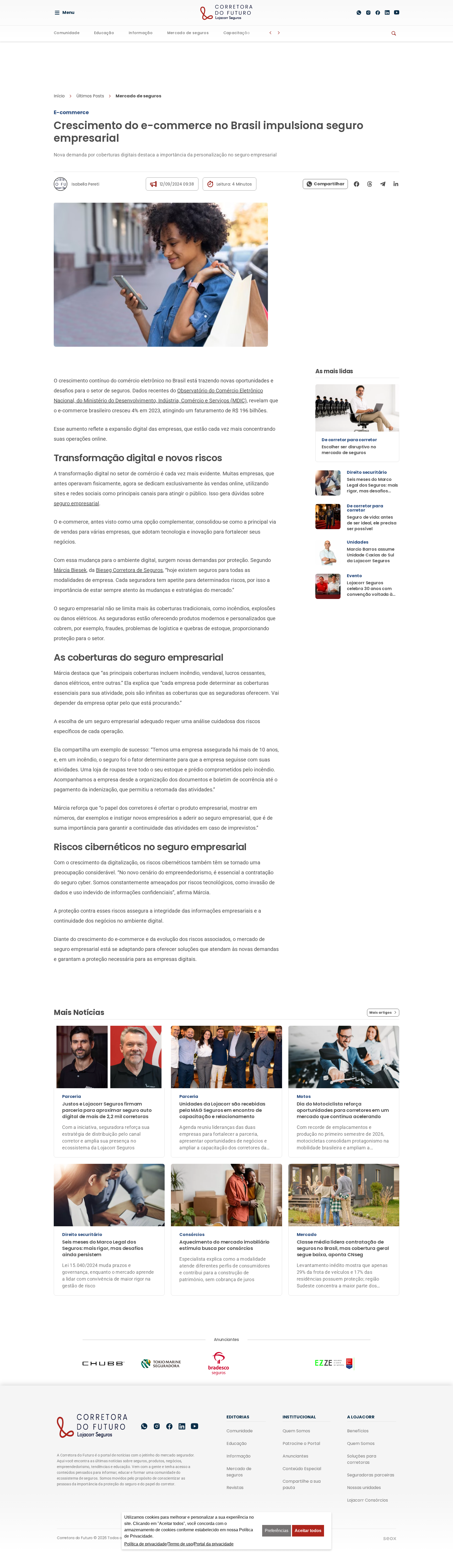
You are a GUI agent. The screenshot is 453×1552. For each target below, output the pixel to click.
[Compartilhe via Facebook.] (356, 184)
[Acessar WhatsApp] (359, 12)
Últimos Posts (90, 96)
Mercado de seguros (188, 33)
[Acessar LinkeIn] (387, 12)
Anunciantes (295, 1456)
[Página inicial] (92, 1426)
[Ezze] (341, 1363)
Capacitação (236, 33)
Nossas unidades (364, 1488)
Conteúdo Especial (302, 1469)
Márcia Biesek (70, 570)
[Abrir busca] (346, 13)
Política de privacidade (145, 1544)
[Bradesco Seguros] (226, 1363)
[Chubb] (111, 1363)
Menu (68, 12)
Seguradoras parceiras (370, 1475)
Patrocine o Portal (301, 1443)
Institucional (299, 1417)
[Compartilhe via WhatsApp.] (325, 184)
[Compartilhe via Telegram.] (382, 184)
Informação (141, 33)
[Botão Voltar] (270, 33)
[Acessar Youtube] (396, 12)
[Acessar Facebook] (377, 12)
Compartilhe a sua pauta (302, 1484)
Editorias (237, 1417)
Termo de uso (180, 1544)
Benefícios (358, 1431)
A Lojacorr (360, 1417)
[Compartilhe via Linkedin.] (394, 184)
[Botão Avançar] (279, 33)
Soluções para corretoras (361, 1459)
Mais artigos (380, 1012)
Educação (104, 33)
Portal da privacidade (214, 1544)
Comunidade (66, 33)
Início (59, 96)
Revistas (235, 1488)
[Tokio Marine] (169, 1363)
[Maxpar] (284, 1363)
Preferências (276, 1530)
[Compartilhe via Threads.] (369, 184)
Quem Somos (296, 1431)
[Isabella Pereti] (60, 184)
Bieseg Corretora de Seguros (129, 570)
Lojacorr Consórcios (367, 1500)
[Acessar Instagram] (368, 12)
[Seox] (389, 1538)
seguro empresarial (76, 503)
